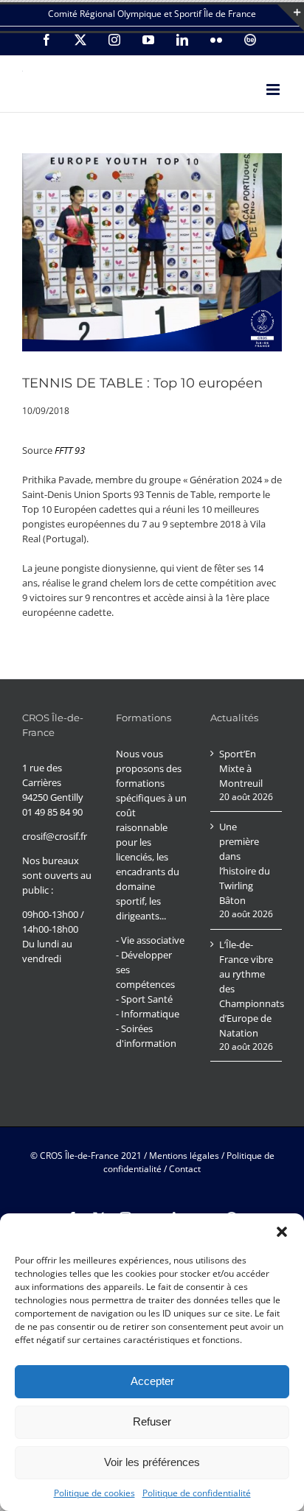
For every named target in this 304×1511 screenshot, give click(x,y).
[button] (281, 1231)
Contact (185, 1169)
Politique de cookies (94, 1493)
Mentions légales (184, 1155)
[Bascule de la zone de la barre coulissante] (290, 17)
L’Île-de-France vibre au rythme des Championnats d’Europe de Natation (246, 989)
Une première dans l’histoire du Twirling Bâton (244, 863)
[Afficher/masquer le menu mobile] (274, 89)
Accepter (152, 1381)
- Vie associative (150, 940)
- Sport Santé (144, 999)
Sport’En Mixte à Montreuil (241, 768)
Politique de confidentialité (196, 1493)
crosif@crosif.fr (54, 836)
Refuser (152, 1421)
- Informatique (147, 1013)
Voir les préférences (152, 1462)
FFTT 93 (70, 450)
